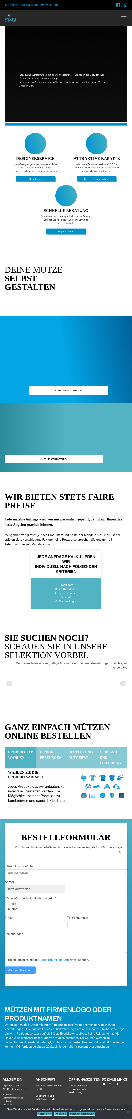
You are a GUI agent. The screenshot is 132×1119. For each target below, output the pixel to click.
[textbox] (22, 873)
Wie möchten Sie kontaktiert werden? (32, 898)
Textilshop (8, 1104)
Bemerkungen (14, 934)
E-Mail (9, 918)
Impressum (8, 1094)
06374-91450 (11, 5)
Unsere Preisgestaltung (96, 179)
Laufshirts (7, 1101)
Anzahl (9, 882)
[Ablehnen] (127, 1112)
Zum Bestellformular (68, 390)
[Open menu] (123, 18)
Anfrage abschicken (20, 970)
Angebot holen (66, 231)
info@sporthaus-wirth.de (40, 5)
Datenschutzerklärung (54, 960)
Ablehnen (61, 1113)
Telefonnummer (77, 918)
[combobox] (66, 872)
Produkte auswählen (20, 866)
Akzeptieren (44, 1113)
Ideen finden (35, 179)
